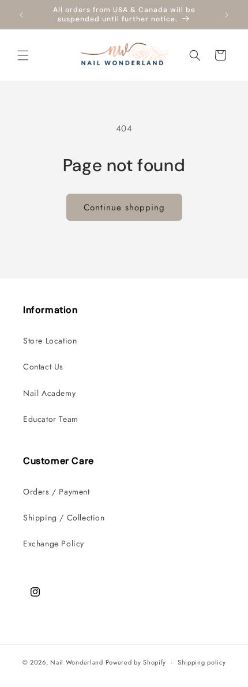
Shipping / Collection (64, 517)
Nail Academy (49, 393)
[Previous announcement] (21, 15)
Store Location (50, 340)
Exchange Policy (53, 543)
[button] (23, 55)
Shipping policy (202, 662)
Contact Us (43, 366)
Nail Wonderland (76, 662)
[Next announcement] (226, 15)
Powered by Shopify (136, 662)
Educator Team (50, 419)
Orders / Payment (56, 491)
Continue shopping (124, 207)
